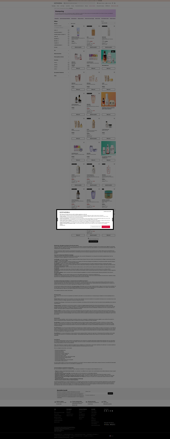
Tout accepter (106, 226)
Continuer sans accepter (107, 211)
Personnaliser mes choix (96, 226)
